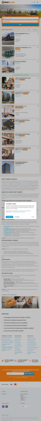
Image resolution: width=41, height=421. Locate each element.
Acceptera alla (9, 216)
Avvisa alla (17, 216)
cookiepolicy (23, 211)
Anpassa (33, 216)
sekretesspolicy (16, 211)
